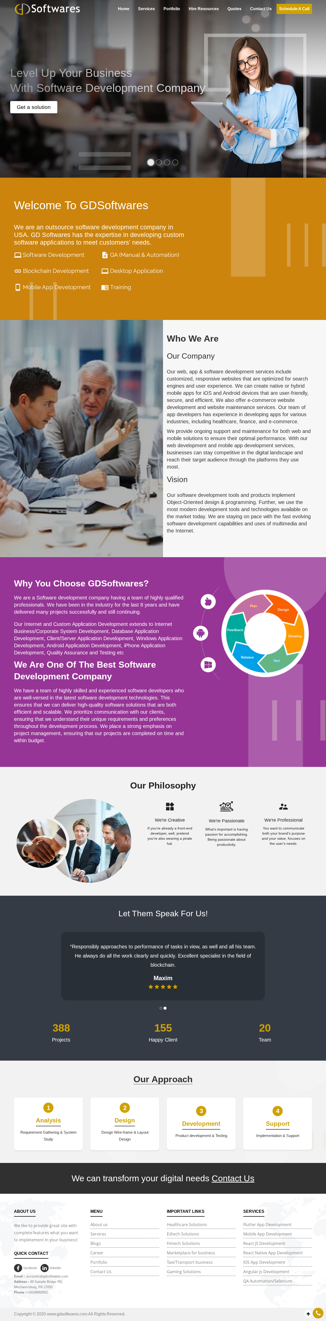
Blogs (95, 1234)
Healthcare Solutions (187, 1215)
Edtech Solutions (183, 1225)
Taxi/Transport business (190, 1253)
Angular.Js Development (266, 1262)
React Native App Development (273, 1243)
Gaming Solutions (184, 1262)
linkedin (55, 1259)
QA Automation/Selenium (267, 1272)
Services (146, 9)
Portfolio (172, 9)
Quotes (234, 9)
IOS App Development (264, 1253)
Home (123, 9)
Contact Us (261, 9)
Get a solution (34, 107)
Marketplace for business (191, 1243)
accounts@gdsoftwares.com (47, 1267)
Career (96, 1243)
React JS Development (264, 1234)
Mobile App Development (267, 1225)
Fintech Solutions (183, 1234)
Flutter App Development (267, 1215)
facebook (30, 1259)
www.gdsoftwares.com (67, 1305)
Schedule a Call (294, 9)
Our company (191, 356)
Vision (177, 479)
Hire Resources (204, 9)
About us (99, 1215)
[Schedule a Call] (318, 1313)
